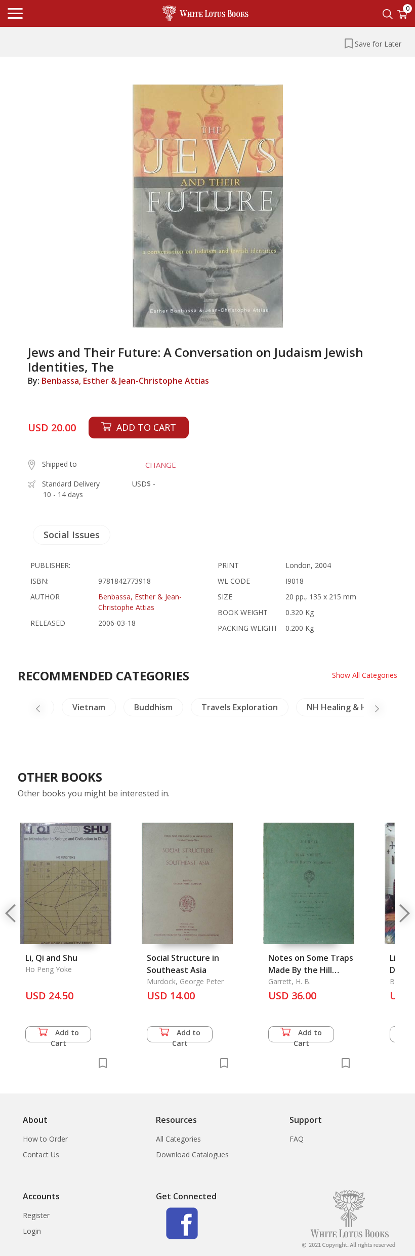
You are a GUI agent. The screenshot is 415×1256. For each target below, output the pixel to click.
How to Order (45, 1139)
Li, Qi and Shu (51, 957)
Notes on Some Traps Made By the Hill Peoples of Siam (310, 970)
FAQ (296, 1139)
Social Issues (72, 535)
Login (32, 1231)
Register (36, 1215)
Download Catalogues (192, 1154)
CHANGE (160, 465)
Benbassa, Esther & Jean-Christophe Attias (125, 380)
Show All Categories (364, 675)
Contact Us (41, 1154)
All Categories (178, 1139)
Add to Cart (65, 1035)
